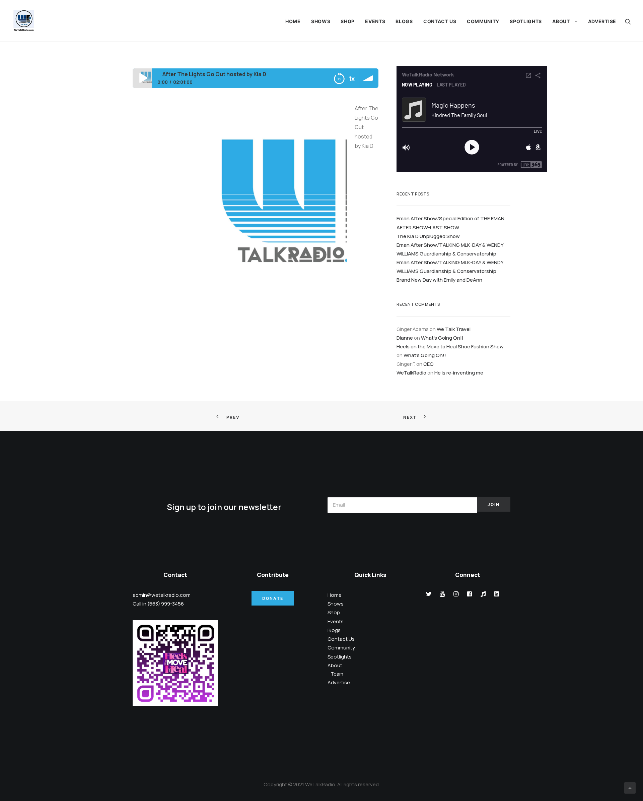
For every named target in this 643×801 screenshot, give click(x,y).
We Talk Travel (454, 329)
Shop (348, 21)
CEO (428, 363)
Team (337, 674)
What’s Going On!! (442, 337)
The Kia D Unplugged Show (428, 236)
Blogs (404, 21)
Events (375, 21)
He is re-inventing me (458, 372)
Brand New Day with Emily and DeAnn (439, 279)
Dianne (405, 337)
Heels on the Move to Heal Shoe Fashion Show (450, 346)
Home (293, 21)
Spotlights (526, 21)
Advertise (602, 21)
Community (483, 21)
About (561, 21)
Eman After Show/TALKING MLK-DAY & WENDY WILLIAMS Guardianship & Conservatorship (450, 249)
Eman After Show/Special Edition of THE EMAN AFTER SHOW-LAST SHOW (450, 222)
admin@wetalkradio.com (162, 594)
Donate (272, 598)
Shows (321, 21)
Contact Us (439, 21)
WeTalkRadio (411, 372)
